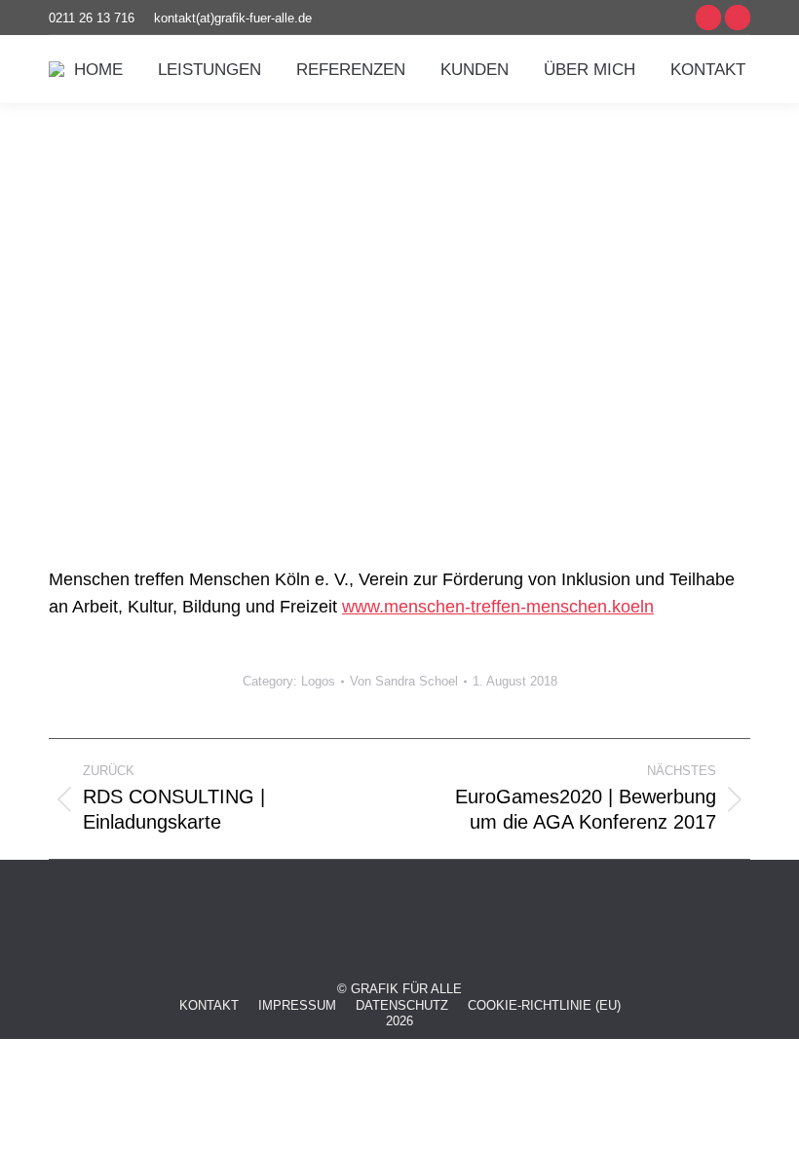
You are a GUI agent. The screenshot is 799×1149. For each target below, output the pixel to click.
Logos (318, 681)
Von (404, 681)
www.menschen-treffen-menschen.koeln (498, 606)
